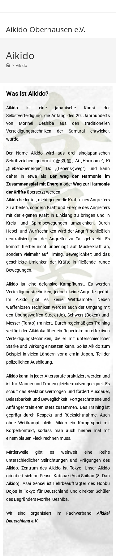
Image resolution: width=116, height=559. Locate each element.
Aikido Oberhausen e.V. (45, 29)
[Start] (8, 65)
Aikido (21, 65)
